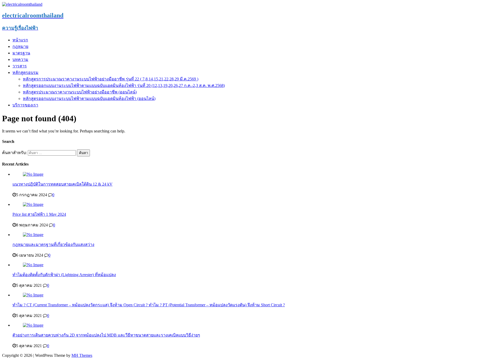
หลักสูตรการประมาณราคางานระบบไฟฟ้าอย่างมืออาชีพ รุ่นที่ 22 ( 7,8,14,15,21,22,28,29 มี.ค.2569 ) (110, 79)
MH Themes (81, 355)
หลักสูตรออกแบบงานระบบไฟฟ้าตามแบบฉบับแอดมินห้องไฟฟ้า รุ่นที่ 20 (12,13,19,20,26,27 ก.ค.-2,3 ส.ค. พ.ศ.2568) (124, 85)
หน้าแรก (20, 40)
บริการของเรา (25, 105)
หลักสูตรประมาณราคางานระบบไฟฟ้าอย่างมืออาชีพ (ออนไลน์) (80, 92)
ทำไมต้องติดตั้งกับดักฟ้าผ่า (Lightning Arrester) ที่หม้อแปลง (64, 274)
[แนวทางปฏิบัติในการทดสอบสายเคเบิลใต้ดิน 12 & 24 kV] (33, 174)
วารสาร (19, 66)
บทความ (20, 59)
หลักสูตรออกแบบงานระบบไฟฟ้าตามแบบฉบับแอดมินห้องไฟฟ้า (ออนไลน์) (89, 98)
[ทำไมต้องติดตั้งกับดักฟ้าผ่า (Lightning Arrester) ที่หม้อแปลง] (33, 265)
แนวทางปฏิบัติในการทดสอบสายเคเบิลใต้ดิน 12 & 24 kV (62, 184)
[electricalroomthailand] (22, 4)
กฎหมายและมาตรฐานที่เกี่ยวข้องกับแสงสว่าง (53, 244)
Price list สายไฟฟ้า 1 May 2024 (39, 214)
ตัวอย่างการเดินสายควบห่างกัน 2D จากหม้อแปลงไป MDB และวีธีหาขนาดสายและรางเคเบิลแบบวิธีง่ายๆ (106, 335)
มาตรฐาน (21, 53)
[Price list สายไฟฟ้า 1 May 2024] (33, 204)
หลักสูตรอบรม (25, 72)
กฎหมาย (20, 46)
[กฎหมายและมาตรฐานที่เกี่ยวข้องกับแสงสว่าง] (33, 234)
